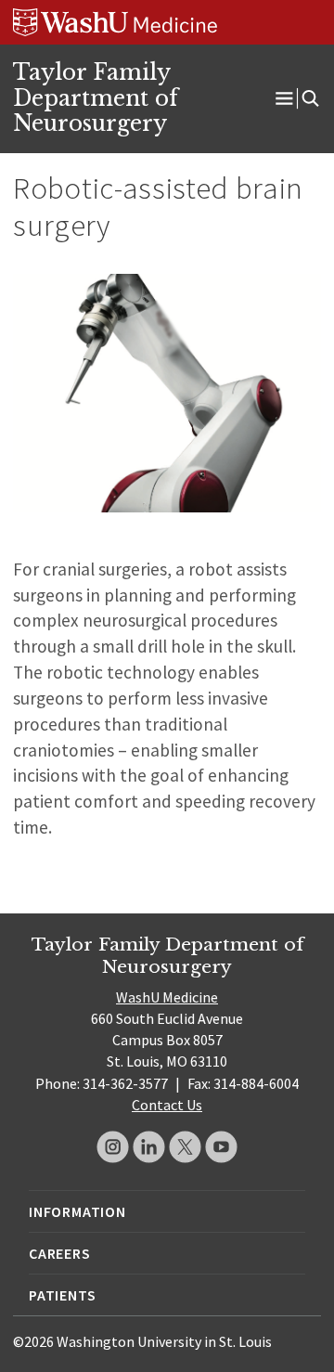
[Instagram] (112, 1147)
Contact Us (167, 1104)
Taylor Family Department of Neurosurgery (95, 97)
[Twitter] (185, 1147)
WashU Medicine (167, 997)
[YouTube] (221, 1147)
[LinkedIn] (149, 1147)
